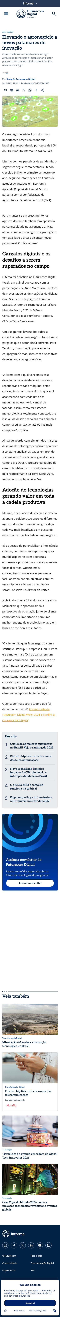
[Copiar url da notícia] (5, 90)
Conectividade (9, 1263)
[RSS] (48, 1245)
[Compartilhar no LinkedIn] (18, 90)
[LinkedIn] (31, 1245)
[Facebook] (14, 1245)
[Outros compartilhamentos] (42, 90)
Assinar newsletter (30, 883)
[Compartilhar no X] (24, 90)
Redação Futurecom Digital (20, 79)
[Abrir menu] (6, 13)
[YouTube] (40, 1245)
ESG (33, 1270)
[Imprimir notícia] (11, 90)
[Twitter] (23, 1245)
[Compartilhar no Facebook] (36, 90)
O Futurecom (9, 1255)
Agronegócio (7, 32)
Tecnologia (36, 1255)
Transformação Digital (42, 1263)
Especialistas (9, 1270)
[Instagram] (5, 1245)
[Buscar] (54, 13)
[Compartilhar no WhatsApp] (30, 90)
